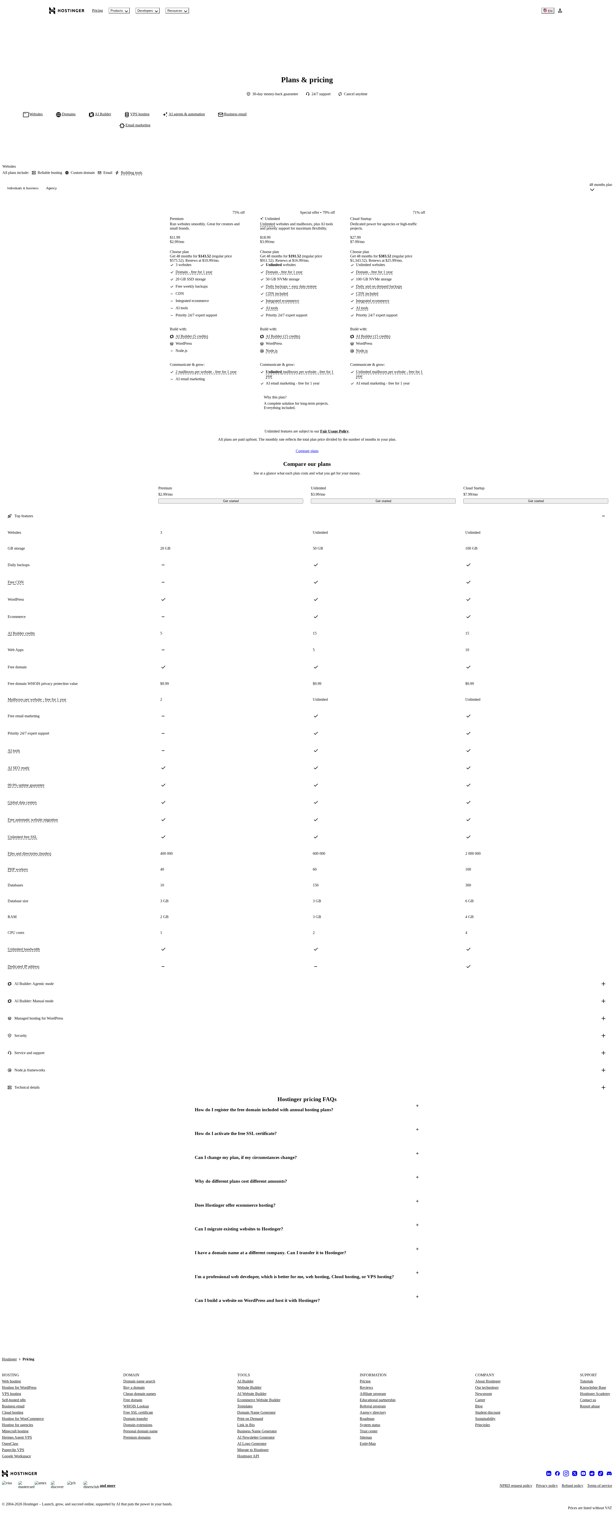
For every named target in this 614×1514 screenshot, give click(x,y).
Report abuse (590, 1406)
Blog (479, 1406)
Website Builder (249, 1387)
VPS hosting (11, 1394)
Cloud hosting (12, 1412)
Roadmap (367, 1419)
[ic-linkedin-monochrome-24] (549, 1473)
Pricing (97, 10)
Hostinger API (248, 1456)
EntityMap (368, 1444)
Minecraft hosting (15, 1431)
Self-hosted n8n (14, 1400)
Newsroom (483, 1394)
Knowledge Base (593, 1387)
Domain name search (139, 1381)
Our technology (487, 1387)
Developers (145, 10)
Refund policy (572, 1486)
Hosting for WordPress (19, 1387)
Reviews (366, 1387)
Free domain (132, 1400)
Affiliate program (373, 1394)
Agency (51, 188)
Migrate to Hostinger (253, 1450)
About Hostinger (488, 1381)
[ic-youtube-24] (583, 1473)
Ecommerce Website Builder (258, 1400)
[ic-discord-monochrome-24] (609, 1473)
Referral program (373, 1406)
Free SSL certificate (138, 1412)
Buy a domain (134, 1387)
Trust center (369, 1431)
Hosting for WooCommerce (23, 1419)
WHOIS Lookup (136, 1406)
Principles (482, 1425)
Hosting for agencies (17, 1425)
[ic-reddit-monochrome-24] (592, 1473)
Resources (174, 10)
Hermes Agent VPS (17, 1437)
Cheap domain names (139, 1394)
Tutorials (586, 1381)
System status (370, 1425)
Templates (245, 1406)
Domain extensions (137, 1425)
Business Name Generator (257, 1431)
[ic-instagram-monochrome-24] (566, 1473)
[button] (307, 1110)
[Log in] (560, 10)
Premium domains (137, 1437)
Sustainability (485, 1419)
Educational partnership (378, 1400)
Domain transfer (135, 1419)
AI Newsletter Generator (256, 1437)
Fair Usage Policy (334, 431)
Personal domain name (140, 1431)
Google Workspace (16, 1456)
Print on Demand (250, 1419)
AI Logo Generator (251, 1444)
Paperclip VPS (13, 1450)
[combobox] (601, 188)
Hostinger (9, 1359)
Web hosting (11, 1381)
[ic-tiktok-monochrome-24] (600, 1473)
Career (480, 1400)
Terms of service (599, 1486)
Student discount (487, 1412)
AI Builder (245, 1381)
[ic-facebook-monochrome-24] (557, 1473)
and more (107, 1486)
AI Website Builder (251, 1394)
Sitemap (366, 1437)
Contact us (588, 1400)
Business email (13, 1406)
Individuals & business (23, 188)
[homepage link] (66, 10)
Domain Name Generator (256, 1412)
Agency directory (373, 1412)
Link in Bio (246, 1425)
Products (117, 10)
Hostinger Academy (595, 1394)
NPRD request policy (516, 1486)
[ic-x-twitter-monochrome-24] (575, 1473)
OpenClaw (10, 1444)
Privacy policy (547, 1486)
